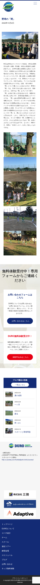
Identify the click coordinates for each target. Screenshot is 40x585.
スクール (5, 542)
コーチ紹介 (6, 533)
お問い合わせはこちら (20, 321)
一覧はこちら (20, 384)
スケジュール (7, 555)
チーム (4, 537)
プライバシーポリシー (20, 578)
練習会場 (5, 550)
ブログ (4, 559)
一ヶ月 (17, 404)
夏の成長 (18, 395)
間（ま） (18, 422)
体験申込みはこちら (21, 357)
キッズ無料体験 (8, 568)
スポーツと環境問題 (23, 432)
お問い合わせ (7, 564)
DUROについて (8, 528)
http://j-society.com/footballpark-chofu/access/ (18, 460)
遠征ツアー (6, 546)
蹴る (16, 413)
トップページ (12, 10)
